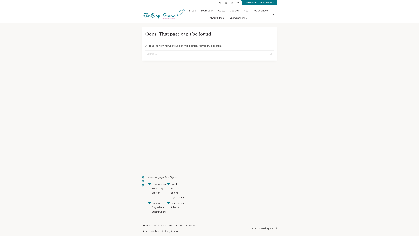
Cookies (234, 10)
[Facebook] (220, 2)
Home (146, 225)
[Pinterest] (232, 2)
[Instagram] (226, 2)
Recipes (173, 225)
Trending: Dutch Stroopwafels (260, 2)
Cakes (221, 10)
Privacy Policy (151, 231)
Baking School (188, 225)
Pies (246, 10)
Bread (192, 10)
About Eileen (217, 17)
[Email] (238, 2)
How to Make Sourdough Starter (159, 188)
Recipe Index (260, 10)
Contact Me (159, 225)
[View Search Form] (273, 14)
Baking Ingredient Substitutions (159, 207)
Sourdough (207, 10)
